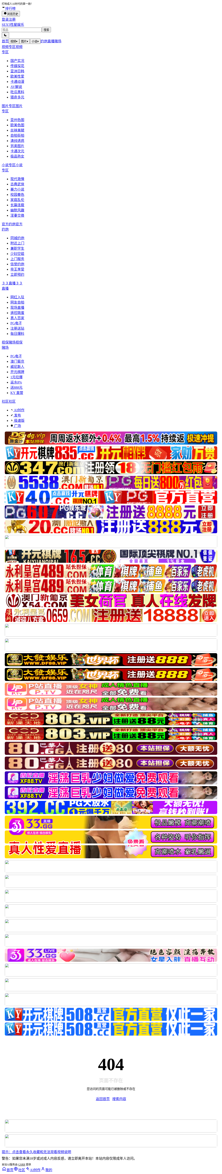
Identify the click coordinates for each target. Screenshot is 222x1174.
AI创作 (18, 410)
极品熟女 (17, 156)
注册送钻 (17, 328)
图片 (24, 41)
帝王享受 (17, 269)
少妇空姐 (17, 254)
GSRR (21, 1164)
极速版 (18, 420)
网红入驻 (17, 297)
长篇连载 (17, 205)
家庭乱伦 (17, 200)
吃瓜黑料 (17, 92)
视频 (14, 41)
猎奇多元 (17, 97)
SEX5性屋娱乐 (13, 25)
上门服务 (17, 259)
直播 (50, 41)
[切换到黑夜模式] (5, 35)
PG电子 (16, 323)
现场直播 (17, 307)
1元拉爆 (16, 377)
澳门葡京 (17, 361)
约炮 (44, 41)
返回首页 (103, 1099)
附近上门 (17, 243)
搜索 (46, 30)
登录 (5, 19)
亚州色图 (17, 120)
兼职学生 (17, 248)
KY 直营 (16, 393)
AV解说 (16, 87)
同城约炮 (17, 238)
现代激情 (17, 179)
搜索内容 (119, 1099)
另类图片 (17, 146)
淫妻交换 (17, 215)
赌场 (57, 41)
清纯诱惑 (17, 141)
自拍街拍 (17, 135)
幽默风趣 (17, 210)
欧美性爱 (17, 76)
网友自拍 (17, 302)
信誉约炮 (17, 264)
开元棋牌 (17, 372)
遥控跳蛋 (17, 313)
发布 (17, 415)
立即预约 (17, 274)
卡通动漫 (17, 81)
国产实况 (17, 61)
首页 (5, 41)
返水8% (16, 382)
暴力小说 (17, 189)
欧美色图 (17, 125)
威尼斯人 (17, 367)
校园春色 (17, 194)
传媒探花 (17, 66)
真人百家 (17, 318)
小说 (35, 41)
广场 (17, 426)
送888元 (16, 387)
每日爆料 (17, 333)
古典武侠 (17, 184)
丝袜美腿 (17, 130)
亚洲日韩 (17, 71)
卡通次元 (17, 151)
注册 (12, 19)
